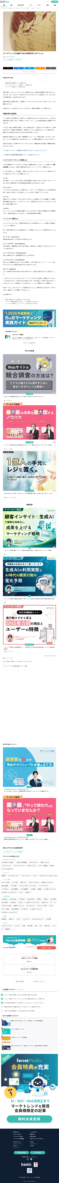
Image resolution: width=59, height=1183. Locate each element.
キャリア (18, 919)
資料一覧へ (29, 972)
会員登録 (55, 1)
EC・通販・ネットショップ (50, 889)
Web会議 (33, 889)
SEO (1, 8)
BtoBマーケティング (31, 865)
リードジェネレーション (13, 875)
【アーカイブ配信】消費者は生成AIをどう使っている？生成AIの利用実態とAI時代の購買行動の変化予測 (29, 599)
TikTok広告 (13, 902)
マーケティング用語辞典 (18, 1138)
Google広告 (4, 899)
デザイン (51, 905)
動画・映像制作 (5, 885)
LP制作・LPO (23, 882)
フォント (21, 892)
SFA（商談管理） (25, 889)
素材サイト (28, 892)
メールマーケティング (6, 865)
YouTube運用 (53, 899)
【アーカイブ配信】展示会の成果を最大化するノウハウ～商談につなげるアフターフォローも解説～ (28, 445)
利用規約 (32, 1142)
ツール (30, 5)
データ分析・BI (18, 59)
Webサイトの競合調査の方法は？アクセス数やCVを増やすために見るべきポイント (24, 396)
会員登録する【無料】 (46, 947)
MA (24, 8)
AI (29, 547)
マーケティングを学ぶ (18, 1136)
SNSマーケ (5, 8)
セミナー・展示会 (29, 442)
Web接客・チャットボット (47, 882)
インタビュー (37, 8)
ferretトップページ (39, 981)
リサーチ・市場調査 (8, 59)
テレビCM (20, 902)
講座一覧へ (29, 961)
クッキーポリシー (34, 1143)
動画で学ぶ (32, 1134)
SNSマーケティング (29, 490)
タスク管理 (48, 919)
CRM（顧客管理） (15, 889)
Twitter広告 (21, 899)
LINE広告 (45, 899)
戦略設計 (3, 875)
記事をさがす (16, 1132)
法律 (36, 925)
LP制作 (27, 8)
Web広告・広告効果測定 (22, 862)
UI (50, 902)
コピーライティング (31, 905)
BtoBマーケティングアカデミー (37, 1138)
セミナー (39, 5)
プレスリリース (16, 1147)
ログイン (48, 1)
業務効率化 (4, 919)
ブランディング (26, 919)
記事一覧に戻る (20, 981)
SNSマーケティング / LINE (10, 497)
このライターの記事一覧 (29, 343)
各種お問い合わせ (17, 1142)
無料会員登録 (22, 1152)
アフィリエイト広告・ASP (7, 869)
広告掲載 (32, 1145)
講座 (55, 5)
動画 (48, 5)
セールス (35, 875)
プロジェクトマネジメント (37, 919)
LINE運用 (39, 899)
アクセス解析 (13, 885)
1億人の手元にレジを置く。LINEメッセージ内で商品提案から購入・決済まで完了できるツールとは (28, 493)
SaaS (41, 925)
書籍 (24, 925)
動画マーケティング (45, 862)
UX (54, 902)
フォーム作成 (15, 882)
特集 (11, 5)
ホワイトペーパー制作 (42, 905)
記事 (4, 5)
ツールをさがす (33, 1132)
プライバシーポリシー (18, 1143)
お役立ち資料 (21, 5)
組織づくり (11, 919)
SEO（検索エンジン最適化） (8, 862)
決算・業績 (30, 925)
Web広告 (10, 8)
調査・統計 (47, 925)
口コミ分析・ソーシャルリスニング (9, 892)
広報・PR (52, 865)
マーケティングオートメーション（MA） (27, 885)
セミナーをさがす (17, 1134)
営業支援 (40, 889)
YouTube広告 (5, 902)
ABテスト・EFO (19, 8)
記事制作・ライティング (19, 905)
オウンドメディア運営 (6, 905)
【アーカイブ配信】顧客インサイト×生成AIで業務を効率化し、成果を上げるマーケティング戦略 (27, 550)
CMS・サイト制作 (5, 882)
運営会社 (15, 1145)
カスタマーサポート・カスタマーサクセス (48, 875)
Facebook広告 (13, 899)
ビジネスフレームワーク (7, 925)
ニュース (54, 925)
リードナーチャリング (25, 875)
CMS (14, 8)
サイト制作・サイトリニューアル (32, 902)
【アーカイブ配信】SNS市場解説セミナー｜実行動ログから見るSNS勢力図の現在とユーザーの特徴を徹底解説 (29, 648)
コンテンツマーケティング (19, 865)
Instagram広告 (30, 899)
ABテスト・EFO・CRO (34, 882)
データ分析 (32, 8)
